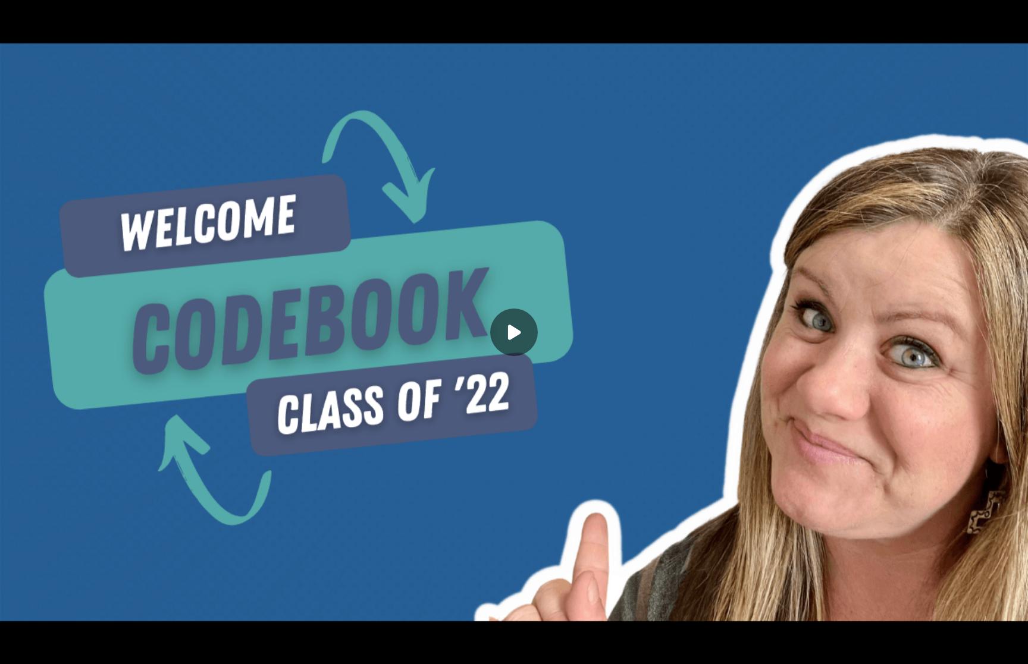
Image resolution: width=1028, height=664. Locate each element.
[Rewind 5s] (40, 647)
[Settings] (964, 647)
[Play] (64, 647)
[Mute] (112, 647)
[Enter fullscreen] (1011, 647)
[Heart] (514, 647)
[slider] (514, 629)
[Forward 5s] (88, 647)
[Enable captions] (940, 647)
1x (987, 643)
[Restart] (17, 647)
